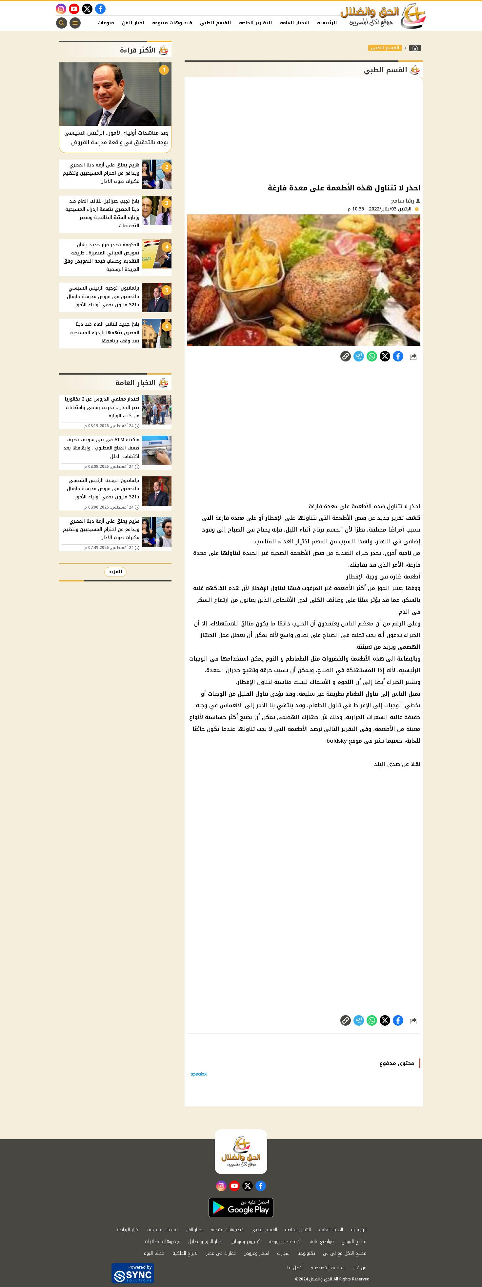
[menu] (75, 23)
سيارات (283, 1253)
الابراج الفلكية (185, 1253)
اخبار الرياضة (128, 1229)
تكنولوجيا (306, 1253)
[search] (62, 23)
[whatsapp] (345, 356)
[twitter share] (385, 356)
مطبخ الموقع (354, 1241)
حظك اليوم (154, 1253)
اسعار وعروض (256, 1253)
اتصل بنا (295, 1267)
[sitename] (241, 1151)
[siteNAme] (383, 16)
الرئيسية (327, 22)
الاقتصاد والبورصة (285, 1241)
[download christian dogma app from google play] (241, 1207)
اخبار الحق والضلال (205, 1241)
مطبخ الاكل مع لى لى (345, 1253)
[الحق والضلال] (415, 48)
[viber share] (358, 356)
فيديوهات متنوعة (172, 22)
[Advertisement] (303, 129)
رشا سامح (403, 201)
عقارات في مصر (221, 1253)
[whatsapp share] (372, 356)
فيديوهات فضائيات (162, 1241)
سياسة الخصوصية (328, 1267)
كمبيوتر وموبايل (246, 1241)
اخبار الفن (133, 22)
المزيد (115, 571)
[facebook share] (398, 356)
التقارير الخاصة (255, 22)
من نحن (359, 1267)
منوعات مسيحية (162, 1229)
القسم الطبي (215, 22)
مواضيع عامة (322, 1241)
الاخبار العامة (294, 22)
